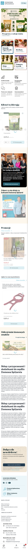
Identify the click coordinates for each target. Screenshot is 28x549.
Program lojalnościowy (6, 519)
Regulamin (17, 467)
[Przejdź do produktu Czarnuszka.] (14, 122)
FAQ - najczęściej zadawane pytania (9, 507)
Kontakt (3, 510)
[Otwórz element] (14, 206)
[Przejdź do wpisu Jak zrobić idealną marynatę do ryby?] (14, 345)
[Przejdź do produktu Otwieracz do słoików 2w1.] (14, 302)
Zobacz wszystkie (5, 230)
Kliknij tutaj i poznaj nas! (11, 184)
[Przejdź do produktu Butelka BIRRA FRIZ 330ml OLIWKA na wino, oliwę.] (14, 247)
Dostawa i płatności (5, 517)
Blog (2, 508)
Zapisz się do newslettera (14, 465)
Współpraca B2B (5, 505)
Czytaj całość (6, 358)
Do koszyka (18, 142)
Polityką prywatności (15, 469)
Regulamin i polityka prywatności (8, 516)
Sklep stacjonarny (5, 504)
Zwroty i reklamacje (5, 520)
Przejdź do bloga (20, 337)
